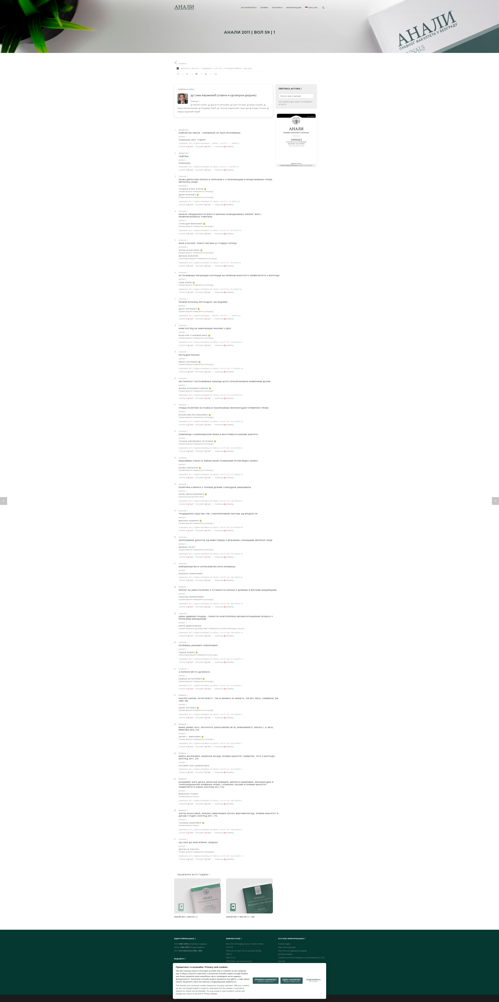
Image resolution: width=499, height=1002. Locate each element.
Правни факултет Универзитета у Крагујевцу (196, 852)
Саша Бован (185, 282)
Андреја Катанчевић (190, 679)
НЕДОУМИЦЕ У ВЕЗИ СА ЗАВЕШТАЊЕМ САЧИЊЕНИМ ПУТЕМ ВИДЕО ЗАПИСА (218, 461)
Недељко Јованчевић (191, 574)
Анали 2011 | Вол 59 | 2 (185, 917)
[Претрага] (323, 8)
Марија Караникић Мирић (193, 388)
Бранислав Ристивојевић (193, 415)
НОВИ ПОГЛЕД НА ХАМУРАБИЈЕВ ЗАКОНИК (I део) (205, 328)
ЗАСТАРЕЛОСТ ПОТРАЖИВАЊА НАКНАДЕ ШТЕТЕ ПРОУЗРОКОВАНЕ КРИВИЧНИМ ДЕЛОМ (225, 381)
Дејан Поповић (187, 195)
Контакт (281, 961)
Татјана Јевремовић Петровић (196, 441)
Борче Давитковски (190, 626)
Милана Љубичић (189, 256)
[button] (296, 141)
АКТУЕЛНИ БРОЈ (249, 8)
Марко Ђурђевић (188, 362)
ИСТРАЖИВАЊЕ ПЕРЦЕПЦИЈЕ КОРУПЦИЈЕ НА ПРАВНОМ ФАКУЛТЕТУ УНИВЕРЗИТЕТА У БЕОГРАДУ (229, 275)
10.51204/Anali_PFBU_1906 (190, 950)
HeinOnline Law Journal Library (239, 961)
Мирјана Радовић (189, 521)
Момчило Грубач (188, 794)
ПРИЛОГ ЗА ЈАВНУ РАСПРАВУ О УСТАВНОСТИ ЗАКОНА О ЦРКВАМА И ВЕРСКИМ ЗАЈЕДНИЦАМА (228, 590)
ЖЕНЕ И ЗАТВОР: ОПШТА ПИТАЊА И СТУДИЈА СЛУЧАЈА (208, 243)
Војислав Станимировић (193, 335)
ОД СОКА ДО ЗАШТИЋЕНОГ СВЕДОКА (198, 842)
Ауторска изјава (285, 954)
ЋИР (191, 147)
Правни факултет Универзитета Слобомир (196, 470)
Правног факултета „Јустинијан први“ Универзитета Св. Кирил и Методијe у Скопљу (211, 628)
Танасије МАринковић (191, 597)
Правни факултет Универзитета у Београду (196, 191)
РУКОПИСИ (277, 8)
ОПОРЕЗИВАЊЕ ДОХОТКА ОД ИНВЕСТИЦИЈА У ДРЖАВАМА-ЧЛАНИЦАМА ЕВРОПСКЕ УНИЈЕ (226, 540)
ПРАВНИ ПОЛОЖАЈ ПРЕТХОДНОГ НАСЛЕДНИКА (203, 302)
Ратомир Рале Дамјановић (194, 766)
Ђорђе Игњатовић (189, 250)
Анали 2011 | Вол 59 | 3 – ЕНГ (240, 917)
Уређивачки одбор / (223, 100)
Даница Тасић (187, 547)
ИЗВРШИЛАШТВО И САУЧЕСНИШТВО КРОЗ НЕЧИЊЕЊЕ (207, 566)
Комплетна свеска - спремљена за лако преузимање (210, 133)
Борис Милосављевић (191, 494)
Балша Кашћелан (188, 468)
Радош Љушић (187, 652)
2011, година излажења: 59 (200, 167)
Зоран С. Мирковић (190, 737)
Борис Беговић (187, 708)
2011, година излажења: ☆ (200, 143)
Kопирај (230, 147)
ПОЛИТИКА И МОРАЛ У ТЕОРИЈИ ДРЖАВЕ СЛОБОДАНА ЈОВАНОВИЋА (215, 487)
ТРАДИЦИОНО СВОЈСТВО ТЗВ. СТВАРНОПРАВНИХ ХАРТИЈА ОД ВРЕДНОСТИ (218, 513)
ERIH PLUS (230, 957)
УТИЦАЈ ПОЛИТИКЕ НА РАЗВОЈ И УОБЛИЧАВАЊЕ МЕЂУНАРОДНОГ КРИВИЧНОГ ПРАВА (224, 408)
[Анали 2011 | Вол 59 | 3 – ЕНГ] (249, 895)
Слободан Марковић (190, 224)
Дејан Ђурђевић (188, 309)
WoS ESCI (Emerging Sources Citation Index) (244, 944)
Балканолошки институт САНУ (191, 497)
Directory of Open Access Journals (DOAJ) (243, 950)
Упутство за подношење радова (292, 950)
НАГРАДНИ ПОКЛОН (189, 355)
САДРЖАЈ (184, 156)
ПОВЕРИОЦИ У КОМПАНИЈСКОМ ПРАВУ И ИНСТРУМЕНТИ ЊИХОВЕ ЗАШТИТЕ (218, 434)
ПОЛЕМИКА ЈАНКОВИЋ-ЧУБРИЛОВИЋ (198, 645)
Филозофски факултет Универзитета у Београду (198, 655)
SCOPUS (229, 947)
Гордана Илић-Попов (191, 189)
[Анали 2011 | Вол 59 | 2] (197, 895)
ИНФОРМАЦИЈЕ (293, 8)
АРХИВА (264, 8)
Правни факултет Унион (189, 796)
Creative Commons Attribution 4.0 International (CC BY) (301, 957)
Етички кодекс (284, 944)
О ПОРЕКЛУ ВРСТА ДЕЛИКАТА (194, 672)
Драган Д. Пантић (189, 849)
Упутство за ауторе (287, 947)
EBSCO (229, 954)
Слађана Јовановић (190, 823)
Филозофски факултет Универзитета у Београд (198, 258)
